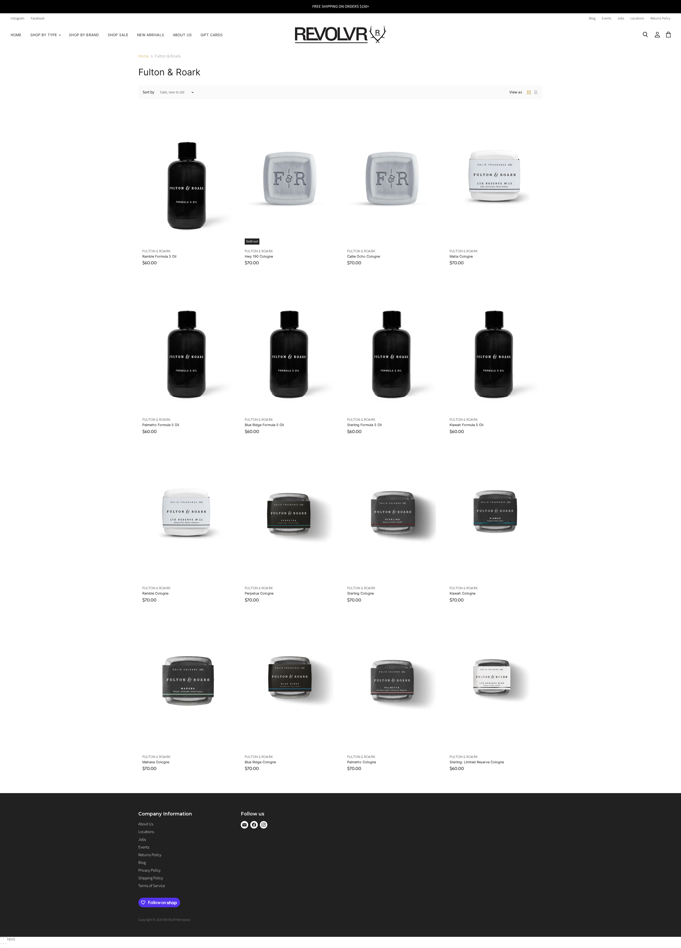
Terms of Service (151, 886)
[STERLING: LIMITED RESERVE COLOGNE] (494, 683)
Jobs (620, 18)
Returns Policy (660, 18)
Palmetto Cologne (361, 762)
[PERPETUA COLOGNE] (289, 515)
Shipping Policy (150, 878)
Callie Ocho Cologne (363, 256)
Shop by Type (44, 35)
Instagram (17, 18)
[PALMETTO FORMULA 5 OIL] (186, 346)
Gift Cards (212, 35)
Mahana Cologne (155, 762)
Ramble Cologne (155, 593)
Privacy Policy (149, 870)
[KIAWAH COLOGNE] (494, 515)
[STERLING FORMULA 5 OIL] (391, 346)
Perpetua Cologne (259, 593)
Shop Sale (118, 35)
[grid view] (528, 92)
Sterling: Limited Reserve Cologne (477, 762)
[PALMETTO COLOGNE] (391, 683)
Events (606, 18)
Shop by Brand (84, 35)
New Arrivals (150, 35)
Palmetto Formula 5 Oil (160, 425)
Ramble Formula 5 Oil (159, 256)
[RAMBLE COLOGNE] (186, 515)
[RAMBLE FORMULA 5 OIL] (186, 178)
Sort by (148, 92)
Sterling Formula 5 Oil (364, 425)
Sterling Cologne (360, 593)
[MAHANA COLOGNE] (186, 683)
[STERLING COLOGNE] (391, 515)
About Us (182, 35)
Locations (637, 18)
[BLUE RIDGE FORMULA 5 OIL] (289, 346)
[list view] (535, 92)
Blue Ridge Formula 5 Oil (264, 425)
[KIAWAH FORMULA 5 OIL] (494, 346)
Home (16, 35)
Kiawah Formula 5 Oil (466, 425)
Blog (592, 18)
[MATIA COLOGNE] (494, 178)
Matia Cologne (461, 256)
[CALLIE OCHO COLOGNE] (391, 178)
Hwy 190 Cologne (259, 256)
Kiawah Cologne (462, 593)
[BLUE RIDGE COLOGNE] (289, 683)
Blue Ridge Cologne (260, 762)
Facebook (37, 18)
